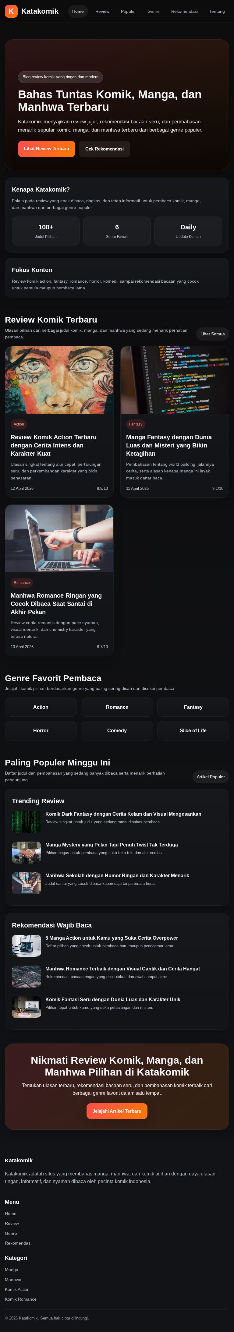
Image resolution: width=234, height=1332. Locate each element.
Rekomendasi (184, 11)
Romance (117, 707)
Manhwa (13, 1279)
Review (102, 11)
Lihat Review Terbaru (46, 148)
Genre (153, 11)
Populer (128, 11)
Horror (40, 730)
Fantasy (193, 707)
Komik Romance (21, 1299)
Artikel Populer (211, 776)
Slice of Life (193, 730)
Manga (11, 1269)
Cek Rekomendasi (104, 148)
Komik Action (17, 1289)
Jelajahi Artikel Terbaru (117, 1111)
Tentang (217, 11)
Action (40, 707)
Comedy (117, 730)
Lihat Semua (212, 333)
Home (78, 11)
